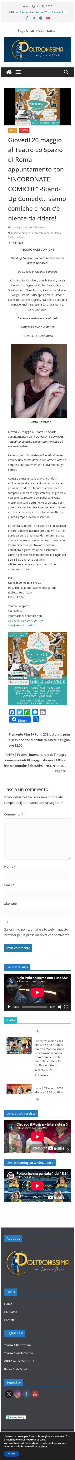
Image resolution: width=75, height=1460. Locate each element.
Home (8, 1304)
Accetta (11, 1453)
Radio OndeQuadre (16, 1369)
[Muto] (60, 1007)
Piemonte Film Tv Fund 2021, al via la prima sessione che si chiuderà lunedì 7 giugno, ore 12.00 (40, 740)
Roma (13, 130)
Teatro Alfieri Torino (17, 1345)
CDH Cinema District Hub (20, 1361)
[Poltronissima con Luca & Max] (8, 72)
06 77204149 (35, 620)
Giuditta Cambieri (20, 233)
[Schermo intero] (66, 1007)
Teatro (24, 130)
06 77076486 (16, 620)
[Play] (9, 1007)
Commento (13, 814)
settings (43, 1446)
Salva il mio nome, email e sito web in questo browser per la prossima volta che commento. (37, 932)
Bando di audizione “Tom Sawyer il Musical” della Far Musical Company (42, 14)
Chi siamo (10, 1312)
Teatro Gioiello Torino (18, 1353)
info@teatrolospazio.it (22, 625)
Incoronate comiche (42, 233)
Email (9, 885)
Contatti (9, 1320)
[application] (37, 992)
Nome (10, 866)
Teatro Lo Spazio (17, 237)
